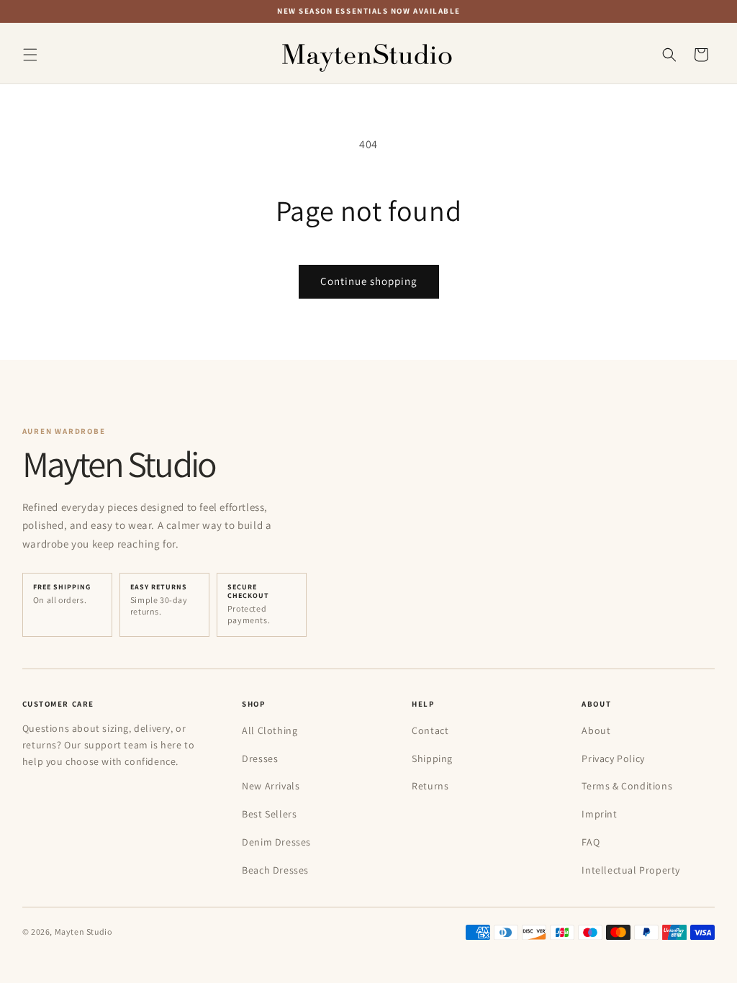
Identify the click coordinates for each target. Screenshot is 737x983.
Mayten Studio (83, 931)
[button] (30, 55)
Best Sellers (269, 813)
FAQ (591, 841)
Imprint (599, 813)
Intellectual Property (631, 870)
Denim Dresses (276, 841)
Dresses (260, 758)
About (596, 730)
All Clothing (269, 730)
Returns (430, 785)
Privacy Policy (613, 758)
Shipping (432, 758)
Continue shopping (368, 281)
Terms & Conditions (627, 785)
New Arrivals (270, 785)
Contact (430, 730)
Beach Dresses (275, 870)
